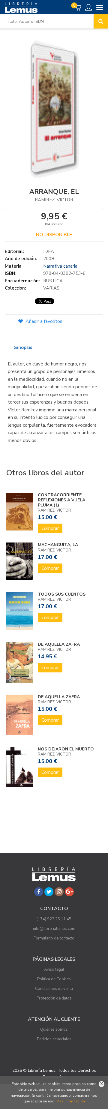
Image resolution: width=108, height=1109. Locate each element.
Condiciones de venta (54, 988)
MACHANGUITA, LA (58, 545)
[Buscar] (101, 21)
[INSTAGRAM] (59, 891)
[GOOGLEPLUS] (69, 891)
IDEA (48, 251)
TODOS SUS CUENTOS (62, 594)
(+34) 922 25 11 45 (54, 919)
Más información (70, 1101)
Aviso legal (54, 969)
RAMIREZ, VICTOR (54, 200)
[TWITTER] (48, 891)
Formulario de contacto (54, 938)
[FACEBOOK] (38, 891)
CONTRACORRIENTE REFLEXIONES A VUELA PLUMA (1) (61, 500)
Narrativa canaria (60, 266)
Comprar (50, 528)
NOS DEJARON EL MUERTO (66, 749)
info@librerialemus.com (54, 928)
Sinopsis (23, 347)
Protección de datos (54, 998)
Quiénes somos (54, 1029)
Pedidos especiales (54, 1039)
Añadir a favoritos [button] (43, 321)
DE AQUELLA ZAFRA (59, 644)
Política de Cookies (54, 979)
